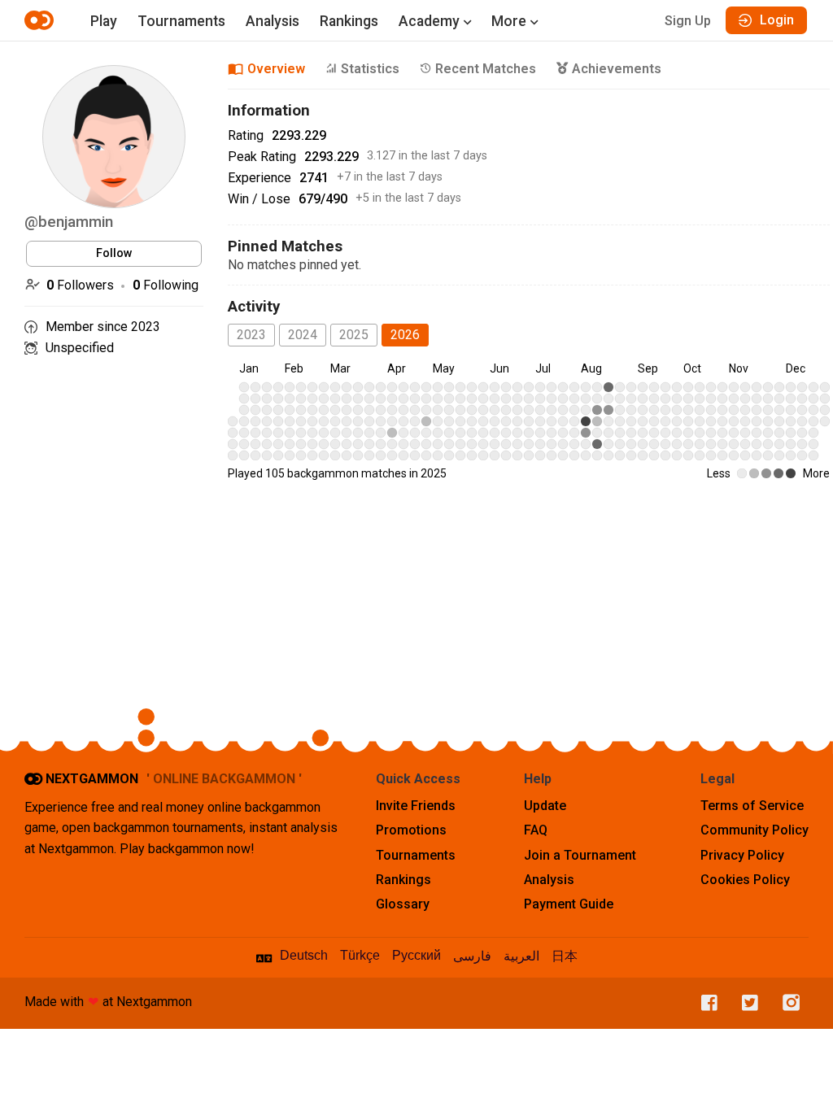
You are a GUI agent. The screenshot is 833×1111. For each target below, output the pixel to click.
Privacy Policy (742, 855)
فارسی (472, 956)
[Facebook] (705, 1003)
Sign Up (688, 20)
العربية (521, 956)
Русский (416, 955)
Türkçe (360, 955)
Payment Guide (568, 904)
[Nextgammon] (41, 20)
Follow (114, 253)
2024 (302, 334)
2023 (251, 334)
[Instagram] (787, 1003)
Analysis (272, 21)
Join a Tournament (580, 855)
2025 (354, 334)
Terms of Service (752, 805)
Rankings (349, 21)
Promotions (411, 830)
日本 (565, 956)
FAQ (535, 830)
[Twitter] (746, 1003)
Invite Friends (416, 805)
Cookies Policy (745, 879)
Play (103, 21)
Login (777, 20)
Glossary (403, 904)
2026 (405, 334)
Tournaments (181, 21)
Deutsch (304, 955)
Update (545, 805)
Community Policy (754, 830)
